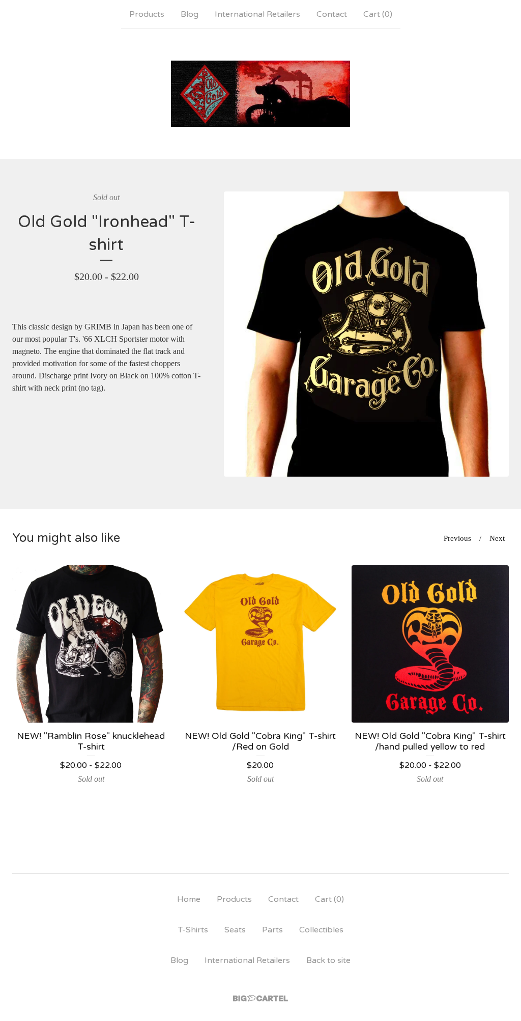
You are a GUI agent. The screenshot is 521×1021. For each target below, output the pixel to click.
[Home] (261, 94)
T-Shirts (193, 930)
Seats (235, 930)
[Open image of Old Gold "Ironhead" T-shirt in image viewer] (366, 334)
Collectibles (321, 930)
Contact (331, 14)
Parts (272, 930)
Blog (189, 14)
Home (188, 899)
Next (497, 538)
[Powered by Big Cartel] (260, 998)
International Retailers (257, 14)
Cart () (377, 14)
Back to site (328, 960)
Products (146, 14)
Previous (457, 538)
